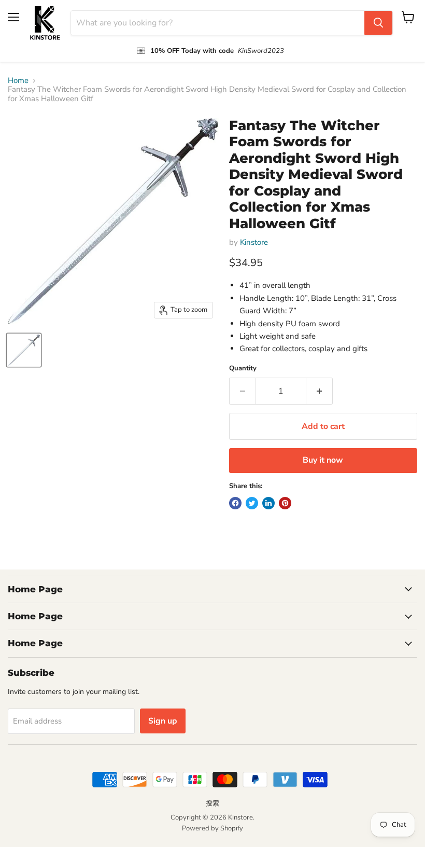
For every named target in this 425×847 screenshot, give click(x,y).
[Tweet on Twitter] (252, 503)
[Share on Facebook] (235, 503)
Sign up (162, 721)
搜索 (212, 803)
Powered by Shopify (212, 828)
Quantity (243, 368)
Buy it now (323, 460)
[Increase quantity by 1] (319, 391)
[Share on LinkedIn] (268, 503)
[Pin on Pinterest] (285, 503)
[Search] (378, 23)
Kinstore (254, 242)
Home (18, 80)
